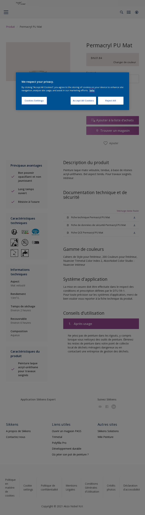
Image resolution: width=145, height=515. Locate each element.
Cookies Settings (34, 100)
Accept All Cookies (83, 100)
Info (92, 90)
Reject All (110, 100)
